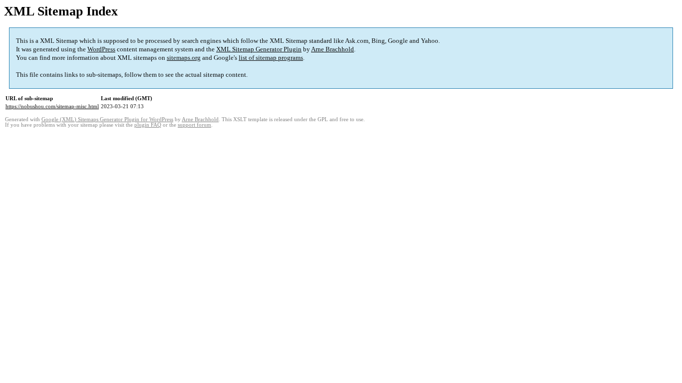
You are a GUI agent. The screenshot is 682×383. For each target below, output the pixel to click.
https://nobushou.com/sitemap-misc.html (52, 106)
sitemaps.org (184, 57)
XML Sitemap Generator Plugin (259, 49)
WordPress (101, 49)
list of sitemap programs (271, 57)
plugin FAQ (147, 125)
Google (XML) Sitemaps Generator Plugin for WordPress (107, 119)
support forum (194, 125)
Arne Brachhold (332, 49)
